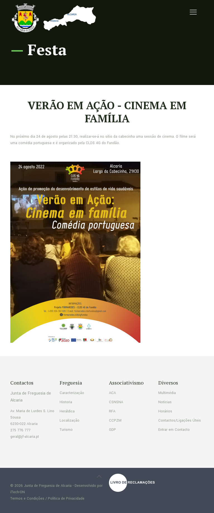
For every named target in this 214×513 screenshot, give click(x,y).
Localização (69, 420)
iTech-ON (17, 492)
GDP (112, 429)
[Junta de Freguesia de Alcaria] (55, 18)
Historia (66, 402)
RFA (112, 411)
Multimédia (167, 392)
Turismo (66, 429)
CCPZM (115, 420)
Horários (165, 411)
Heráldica (67, 411)
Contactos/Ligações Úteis (179, 420)
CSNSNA (116, 402)
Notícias (165, 402)
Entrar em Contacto (174, 429)
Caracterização (72, 392)
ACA (112, 392)
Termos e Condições (27, 498)
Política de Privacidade (66, 498)
